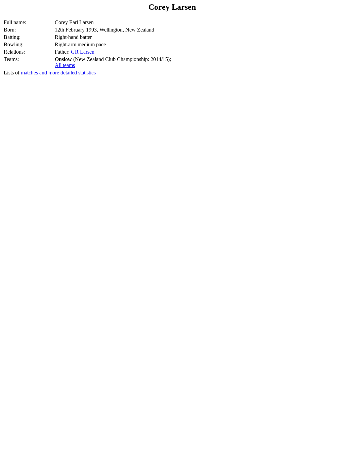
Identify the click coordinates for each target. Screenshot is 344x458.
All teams (65, 65)
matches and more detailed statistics (58, 72)
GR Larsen (82, 52)
